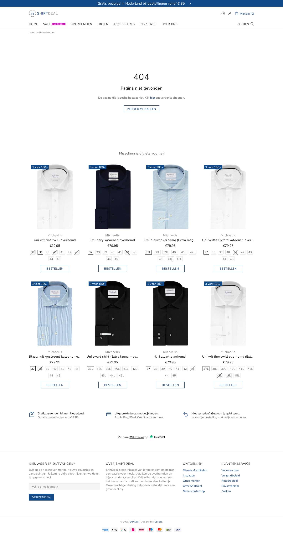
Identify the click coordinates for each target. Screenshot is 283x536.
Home (31, 32)
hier (152, 98)
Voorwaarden (230, 470)
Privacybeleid (230, 486)
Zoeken (226, 491)
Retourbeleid (229, 481)
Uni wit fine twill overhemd (55, 240)
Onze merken (191, 481)
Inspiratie (189, 475)
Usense (158, 521)
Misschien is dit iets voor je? (141, 153)
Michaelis (55, 236)
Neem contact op (194, 491)
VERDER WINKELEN (141, 109)
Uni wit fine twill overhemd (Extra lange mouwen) (228, 357)
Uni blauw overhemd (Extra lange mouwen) (170, 240)
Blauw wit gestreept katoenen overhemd (55, 357)
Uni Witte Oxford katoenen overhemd (228, 240)
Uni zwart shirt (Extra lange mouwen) (113, 357)
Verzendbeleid (230, 475)
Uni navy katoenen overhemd (112, 240)
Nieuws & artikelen (195, 470)
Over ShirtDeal (192, 486)
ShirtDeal (43, 13)
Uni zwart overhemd (170, 357)
